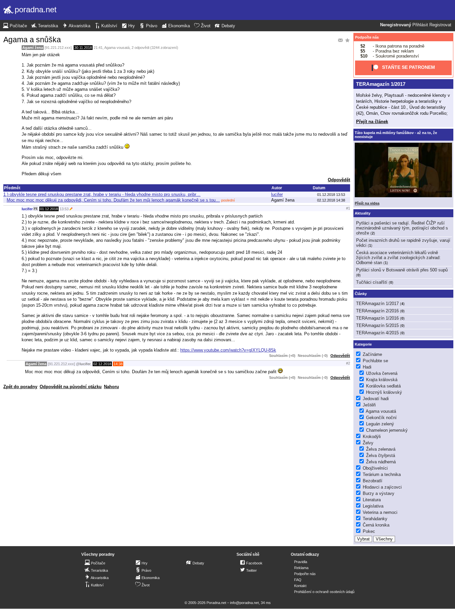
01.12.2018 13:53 (331, 195)
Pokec (369, 531)
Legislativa (373, 506)
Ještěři (369, 404)
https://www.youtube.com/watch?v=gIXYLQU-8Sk (228, 350)
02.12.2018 (102, 364)
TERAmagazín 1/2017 (380, 84)
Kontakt (300, 586)
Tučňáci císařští (371, 282)
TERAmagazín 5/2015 (377, 325)
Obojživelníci (375, 468)
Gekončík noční (381, 417)
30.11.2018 (83, 48)
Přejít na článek (372, 121)
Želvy (368, 442)
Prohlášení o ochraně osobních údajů (324, 592)
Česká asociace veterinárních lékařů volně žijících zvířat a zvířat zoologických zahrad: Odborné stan (398, 257)
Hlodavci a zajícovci (382, 487)
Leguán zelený (380, 423)
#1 (348, 208)
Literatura (372, 499)
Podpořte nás (367, 37)
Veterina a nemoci (380, 512)
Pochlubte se (375, 360)
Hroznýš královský (384, 392)
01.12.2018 (49, 209)
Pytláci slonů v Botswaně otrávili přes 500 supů (402, 269)
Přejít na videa (367, 203)
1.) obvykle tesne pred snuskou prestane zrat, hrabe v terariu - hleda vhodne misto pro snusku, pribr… (102, 194)
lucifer (277, 194)
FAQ (297, 580)
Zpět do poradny (20, 386)
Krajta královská (381, 379)
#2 (348, 363)
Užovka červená (381, 373)
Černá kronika (376, 525)
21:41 (98, 48)
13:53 (64, 209)
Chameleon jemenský (387, 430)
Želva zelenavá (380, 449)
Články (361, 294)
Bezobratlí (372, 480)
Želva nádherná (381, 461)
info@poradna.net (244, 603)
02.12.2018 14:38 (331, 200)
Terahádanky (375, 518)
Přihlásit (420, 25)
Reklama (301, 568)
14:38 (118, 364)
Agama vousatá (117, 48)
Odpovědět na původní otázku (71, 386)
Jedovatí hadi (376, 398)
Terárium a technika (382, 474)
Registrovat (440, 25)
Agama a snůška (32, 39)
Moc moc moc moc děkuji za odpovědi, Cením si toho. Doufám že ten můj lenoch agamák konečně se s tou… (113, 200)
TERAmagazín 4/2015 (377, 332)
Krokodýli (372, 436)
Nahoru (111, 386)
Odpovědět (339, 179)
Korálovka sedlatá (383, 385)
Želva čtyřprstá (380, 455)
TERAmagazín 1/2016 (377, 318)
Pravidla (300, 562)
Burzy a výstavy (378, 493)
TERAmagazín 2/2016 (377, 310)
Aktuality (362, 213)
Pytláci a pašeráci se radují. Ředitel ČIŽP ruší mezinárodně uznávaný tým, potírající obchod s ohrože (402, 228)
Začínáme (372, 354)
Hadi (367, 367)
